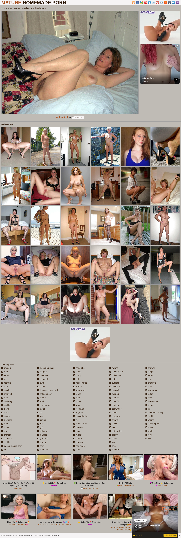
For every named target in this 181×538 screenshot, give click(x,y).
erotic (42, 401)
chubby (7, 442)
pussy (114, 424)
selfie (114, 438)
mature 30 (116, 386)
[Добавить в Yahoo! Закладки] (177, 2)
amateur (7, 368)
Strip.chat (145, 81)
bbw (5, 386)
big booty (7, 401)
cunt (41, 383)
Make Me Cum (148, 78)
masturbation (81, 416)
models (79, 427)
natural (78, 438)
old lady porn (117, 372)
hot (77, 379)
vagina (150, 420)
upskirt (150, 416)
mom (77, 431)
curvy (42, 386)
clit (4, 450)
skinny (150, 375)
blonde (6, 416)
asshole (7, 383)
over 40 (115, 390)
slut (149, 379)
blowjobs (7, 420)
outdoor (115, 383)
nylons (114, 368)
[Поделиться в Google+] (145, 2)
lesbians (79, 409)
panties (115, 405)
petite (114, 412)
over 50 (115, 394)
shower (151, 368)
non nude (80, 446)
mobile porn (81, 424)
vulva (150, 427)
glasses (43, 435)
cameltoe (7, 438)
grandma (43, 438)
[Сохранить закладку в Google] (141, 2)
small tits (151, 383)
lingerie (79, 412)
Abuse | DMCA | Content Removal (15, 535)
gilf (41, 427)
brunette (7, 435)
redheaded (116, 431)
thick (149, 398)
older (114, 379)
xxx (149, 438)
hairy (41, 446)
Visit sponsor (77, 117)
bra (5, 431)
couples (43, 372)
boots (6, 427)
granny (42, 442)
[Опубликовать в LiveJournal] (153, 2)
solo (149, 386)
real (113, 427)
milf (77, 420)
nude (78, 450)
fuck (41, 424)
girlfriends (44, 431)
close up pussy (46, 368)
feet (41, 416)
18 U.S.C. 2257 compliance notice (44, 535)
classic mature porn (12, 446)
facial (42, 409)
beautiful (7, 394)
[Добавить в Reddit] (161, 2)
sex (113, 442)
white (150, 431)
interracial (80, 390)
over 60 (115, 398)
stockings (152, 390)
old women (116, 375)
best (5, 398)
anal (5, 372)
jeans (78, 394)
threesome (152, 401)
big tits (6, 405)
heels (78, 372)
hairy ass (43, 450)
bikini (6, 409)
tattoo (150, 394)
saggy (114, 435)
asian (6, 375)
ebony (42, 398)
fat (40, 412)
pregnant (115, 416)
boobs (6, 424)
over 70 (115, 401)
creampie (43, 375)
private (114, 420)
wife (149, 435)
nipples (79, 442)
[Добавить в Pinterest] (157, 2)
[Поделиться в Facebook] (137, 2)
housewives (81, 383)
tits (149, 409)
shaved (115, 450)
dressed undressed (48, 390)
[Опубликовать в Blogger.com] (133, 2)
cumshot (43, 379)
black (6, 412)
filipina (42, 420)
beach (6, 390)
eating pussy (45, 394)
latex (77, 398)
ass (5, 379)
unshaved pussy (155, 412)
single (150, 372)
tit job (150, 405)
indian (78, 386)
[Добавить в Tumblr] (169, 2)
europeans (44, 405)
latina (78, 401)
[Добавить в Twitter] (173, 2)
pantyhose (116, 409)
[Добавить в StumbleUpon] (165, 2)
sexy (113, 446)
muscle (79, 435)
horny (78, 375)
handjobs (80, 368)
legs (77, 405)
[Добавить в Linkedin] (149, 2)
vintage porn (153, 424)
